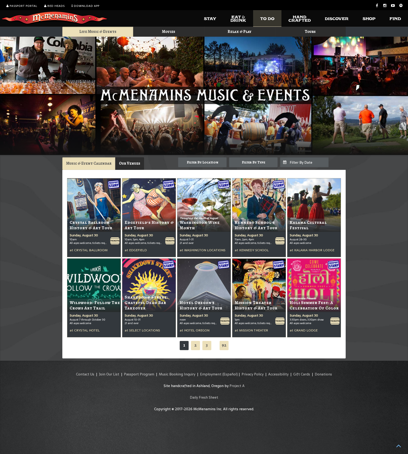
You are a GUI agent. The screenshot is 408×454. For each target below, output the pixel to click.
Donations (323, 374)
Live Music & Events (97, 31)
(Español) (230, 374)
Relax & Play (239, 31)
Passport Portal (23, 6)
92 (224, 345)
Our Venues (129, 163)
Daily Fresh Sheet (204, 397)
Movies (168, 31)
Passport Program (139, 374)
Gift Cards (301, 374)
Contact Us (85, 374)
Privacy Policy (253, 374)
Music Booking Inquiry (177, 374)
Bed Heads (56, 6)
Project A (237, 386)
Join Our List (109, 374)
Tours (310, 31)
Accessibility (278, 374)
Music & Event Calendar (88, 163)
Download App (86, 6)
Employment (210, 374)
